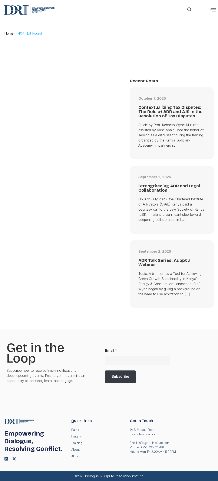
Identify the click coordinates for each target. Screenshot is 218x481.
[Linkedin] (6, 459)
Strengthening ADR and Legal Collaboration (169, 188)
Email (111, 350)
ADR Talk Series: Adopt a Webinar (164, 262)
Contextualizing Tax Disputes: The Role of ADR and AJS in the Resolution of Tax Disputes (170, 111)
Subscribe (120, 376)
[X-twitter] (14, 459)
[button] (189, 10)
